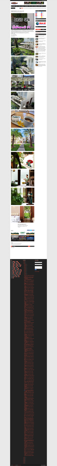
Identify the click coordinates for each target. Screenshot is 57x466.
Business (16, 267)
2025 (24, 262)
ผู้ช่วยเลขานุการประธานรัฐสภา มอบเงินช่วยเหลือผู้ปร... (29, 370)
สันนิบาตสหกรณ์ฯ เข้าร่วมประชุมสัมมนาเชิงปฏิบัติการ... (28, 368)
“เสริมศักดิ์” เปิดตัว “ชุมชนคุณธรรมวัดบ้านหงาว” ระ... (29, 352)
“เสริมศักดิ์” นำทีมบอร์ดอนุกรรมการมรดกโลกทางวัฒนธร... (29, 327)
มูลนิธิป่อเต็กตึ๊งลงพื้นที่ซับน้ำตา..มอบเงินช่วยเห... (29, 344)
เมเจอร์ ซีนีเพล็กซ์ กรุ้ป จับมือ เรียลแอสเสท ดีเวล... (29, 398)
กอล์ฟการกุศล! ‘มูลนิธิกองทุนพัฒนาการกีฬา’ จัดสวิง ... (29, 451)
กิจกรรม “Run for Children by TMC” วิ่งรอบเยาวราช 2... (28, 318)
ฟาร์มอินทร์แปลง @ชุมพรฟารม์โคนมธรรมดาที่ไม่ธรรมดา (41, 59)
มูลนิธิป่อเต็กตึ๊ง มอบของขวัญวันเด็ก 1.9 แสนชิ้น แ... (29, 425)
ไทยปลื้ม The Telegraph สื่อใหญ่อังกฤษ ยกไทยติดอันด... (29, 393)
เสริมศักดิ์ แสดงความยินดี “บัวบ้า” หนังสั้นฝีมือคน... (28, 291)
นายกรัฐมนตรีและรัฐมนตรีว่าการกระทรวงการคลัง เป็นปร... (28, 408)
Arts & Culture (12, 274)
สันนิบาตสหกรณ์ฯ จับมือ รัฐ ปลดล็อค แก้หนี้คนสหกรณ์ (28, 395)
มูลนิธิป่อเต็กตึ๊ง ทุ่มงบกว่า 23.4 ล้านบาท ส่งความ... (28, 438)
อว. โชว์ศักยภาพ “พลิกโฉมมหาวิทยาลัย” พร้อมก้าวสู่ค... (28, 311)
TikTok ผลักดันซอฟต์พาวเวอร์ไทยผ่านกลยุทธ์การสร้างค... (29, 375)
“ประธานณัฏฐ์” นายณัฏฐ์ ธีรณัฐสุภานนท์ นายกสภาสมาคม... (29, 391)
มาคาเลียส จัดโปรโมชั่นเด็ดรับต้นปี (27, 279)
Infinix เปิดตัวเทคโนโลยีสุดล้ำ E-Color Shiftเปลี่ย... (29, 415)
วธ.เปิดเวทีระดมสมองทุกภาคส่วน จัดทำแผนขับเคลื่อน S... (29, 365)
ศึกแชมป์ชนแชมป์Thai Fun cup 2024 (28, 348)
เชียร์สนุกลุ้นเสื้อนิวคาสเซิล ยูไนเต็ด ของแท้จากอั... (28, 333)
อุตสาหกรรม (16, 268)
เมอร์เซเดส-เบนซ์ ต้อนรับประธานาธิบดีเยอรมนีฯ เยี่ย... (29, 280)
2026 (24, 261)
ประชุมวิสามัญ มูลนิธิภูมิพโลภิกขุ (27, 321)
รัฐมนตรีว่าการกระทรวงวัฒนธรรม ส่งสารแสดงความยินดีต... (29, 336)
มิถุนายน (25, 269)
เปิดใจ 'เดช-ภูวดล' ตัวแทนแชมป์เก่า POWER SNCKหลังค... (28, 386)
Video (15, 276)
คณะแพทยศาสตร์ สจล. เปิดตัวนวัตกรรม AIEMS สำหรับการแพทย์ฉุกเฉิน (42, 35)
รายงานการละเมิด (37, 271)
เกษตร (15, 266)
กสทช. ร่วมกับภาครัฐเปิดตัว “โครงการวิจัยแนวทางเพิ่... (28, 437)
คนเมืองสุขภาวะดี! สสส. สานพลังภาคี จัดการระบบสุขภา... (28, 317)
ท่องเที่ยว (16, 262)
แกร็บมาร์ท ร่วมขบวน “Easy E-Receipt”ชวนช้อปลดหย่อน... (29, 434)
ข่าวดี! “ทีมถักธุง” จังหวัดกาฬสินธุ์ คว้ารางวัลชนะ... (28, 345)
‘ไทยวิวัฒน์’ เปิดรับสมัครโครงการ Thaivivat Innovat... (28, 399)
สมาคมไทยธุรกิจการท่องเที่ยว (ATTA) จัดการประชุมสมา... (28, 325)
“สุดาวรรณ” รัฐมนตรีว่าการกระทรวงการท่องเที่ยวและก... (28, 387)
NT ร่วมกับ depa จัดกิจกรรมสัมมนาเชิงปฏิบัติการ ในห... (29, 293)
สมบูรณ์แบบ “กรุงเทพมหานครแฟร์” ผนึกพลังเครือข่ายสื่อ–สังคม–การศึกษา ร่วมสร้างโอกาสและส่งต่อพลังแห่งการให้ (22, 239)
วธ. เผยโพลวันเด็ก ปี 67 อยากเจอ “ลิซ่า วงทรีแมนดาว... (29, 413)
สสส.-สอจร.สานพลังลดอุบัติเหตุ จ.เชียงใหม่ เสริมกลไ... (29, 356)
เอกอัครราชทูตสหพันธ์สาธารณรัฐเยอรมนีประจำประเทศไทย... (29, 341)
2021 (24, 459)
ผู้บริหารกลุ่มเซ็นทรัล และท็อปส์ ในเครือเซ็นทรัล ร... (29, 300)
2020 (24, 460)
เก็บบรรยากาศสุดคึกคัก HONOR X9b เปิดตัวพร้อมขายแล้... (29, 381)
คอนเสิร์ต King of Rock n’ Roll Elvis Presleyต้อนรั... (28, 364)
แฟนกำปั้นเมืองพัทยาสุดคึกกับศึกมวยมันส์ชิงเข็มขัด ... (28, 328)
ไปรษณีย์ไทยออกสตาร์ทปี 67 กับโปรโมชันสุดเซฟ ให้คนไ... (29, 422)
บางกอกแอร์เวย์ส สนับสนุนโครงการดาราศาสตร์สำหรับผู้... (29, 299)
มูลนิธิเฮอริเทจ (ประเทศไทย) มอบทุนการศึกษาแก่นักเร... (29, 401)
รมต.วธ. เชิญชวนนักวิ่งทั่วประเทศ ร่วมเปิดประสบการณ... (29, 275)
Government (16, 269)
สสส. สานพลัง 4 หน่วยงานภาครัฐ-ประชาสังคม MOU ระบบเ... (29, 355)
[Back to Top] (45, 465)
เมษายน (25, 271)
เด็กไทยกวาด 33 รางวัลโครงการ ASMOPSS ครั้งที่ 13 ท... (29, 450)
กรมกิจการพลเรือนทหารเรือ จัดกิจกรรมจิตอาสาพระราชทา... (29, 444)
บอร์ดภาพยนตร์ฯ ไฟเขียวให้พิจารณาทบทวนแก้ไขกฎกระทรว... (29, 445)
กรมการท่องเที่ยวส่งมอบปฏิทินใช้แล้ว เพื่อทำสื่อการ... (28, 411)
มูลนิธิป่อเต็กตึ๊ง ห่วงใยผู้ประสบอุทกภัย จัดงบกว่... (29, 290)
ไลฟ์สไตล (18, 273)
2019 (24, 461)
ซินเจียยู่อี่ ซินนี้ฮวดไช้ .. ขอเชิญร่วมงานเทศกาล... (29, 276)
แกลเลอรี (15, 273)
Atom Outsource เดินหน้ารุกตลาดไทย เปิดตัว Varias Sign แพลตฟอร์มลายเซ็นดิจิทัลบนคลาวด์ (42, 62)
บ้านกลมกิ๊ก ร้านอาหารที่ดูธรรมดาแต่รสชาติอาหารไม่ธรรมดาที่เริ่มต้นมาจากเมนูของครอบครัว (42, 44)
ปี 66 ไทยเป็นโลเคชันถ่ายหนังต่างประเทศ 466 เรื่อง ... (28, 431)
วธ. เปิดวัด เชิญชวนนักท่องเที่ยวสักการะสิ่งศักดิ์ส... (29, 455)
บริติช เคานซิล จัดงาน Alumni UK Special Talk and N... (28, 419)
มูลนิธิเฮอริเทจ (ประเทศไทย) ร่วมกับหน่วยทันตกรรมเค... (29, 322)
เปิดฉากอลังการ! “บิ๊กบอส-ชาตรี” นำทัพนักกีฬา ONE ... (28, 432)
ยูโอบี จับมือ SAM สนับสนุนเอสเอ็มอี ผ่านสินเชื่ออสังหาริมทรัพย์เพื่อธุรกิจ (42, 38)
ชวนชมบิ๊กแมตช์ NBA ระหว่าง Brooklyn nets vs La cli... (29, 343)
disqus (31, 246)
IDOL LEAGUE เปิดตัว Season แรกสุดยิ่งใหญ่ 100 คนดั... (28, 347)
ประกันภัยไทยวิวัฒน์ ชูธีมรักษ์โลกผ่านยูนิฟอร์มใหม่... (28, 435)
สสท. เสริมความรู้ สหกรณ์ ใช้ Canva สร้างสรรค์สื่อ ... (29, 367)
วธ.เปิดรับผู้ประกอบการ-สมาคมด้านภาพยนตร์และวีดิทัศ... (28, 402)
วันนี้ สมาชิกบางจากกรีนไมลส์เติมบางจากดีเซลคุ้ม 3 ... (29, 378)
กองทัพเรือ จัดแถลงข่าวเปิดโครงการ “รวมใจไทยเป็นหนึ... (29, 303)
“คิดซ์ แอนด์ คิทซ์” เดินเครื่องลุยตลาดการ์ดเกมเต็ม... (28, 307)
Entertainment (12, 268)
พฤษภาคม (25, 270)
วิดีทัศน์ (15, 274)
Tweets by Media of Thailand (38, 32)
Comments (43, 29)
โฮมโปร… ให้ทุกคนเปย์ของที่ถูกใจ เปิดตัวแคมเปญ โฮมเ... (29, 284)
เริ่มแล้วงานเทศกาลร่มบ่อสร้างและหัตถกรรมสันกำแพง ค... (28, 361)
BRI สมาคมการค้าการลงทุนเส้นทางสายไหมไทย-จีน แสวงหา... (29, 320)
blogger (29, 246)
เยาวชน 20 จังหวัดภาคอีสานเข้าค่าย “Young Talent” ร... (28, 371)
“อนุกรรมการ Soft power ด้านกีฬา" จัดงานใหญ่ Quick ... (29, 427)
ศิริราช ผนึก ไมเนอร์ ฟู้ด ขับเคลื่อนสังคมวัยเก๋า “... (29, 418)
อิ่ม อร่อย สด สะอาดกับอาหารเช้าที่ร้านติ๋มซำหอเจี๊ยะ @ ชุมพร (42, 41)
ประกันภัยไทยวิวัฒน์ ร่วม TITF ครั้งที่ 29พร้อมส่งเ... (29, 281)
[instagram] (44, 0)
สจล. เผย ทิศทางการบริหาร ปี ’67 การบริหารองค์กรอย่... (29, 314)
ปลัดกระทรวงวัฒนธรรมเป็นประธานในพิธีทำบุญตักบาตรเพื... (29, 452)
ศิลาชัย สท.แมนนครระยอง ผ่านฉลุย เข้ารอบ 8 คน (28, 448)
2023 (24, 457)
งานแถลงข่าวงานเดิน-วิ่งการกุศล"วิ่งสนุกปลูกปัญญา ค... (28, 286)
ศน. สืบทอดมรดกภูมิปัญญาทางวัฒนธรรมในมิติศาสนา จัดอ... (29, 430)
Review (11, 273)
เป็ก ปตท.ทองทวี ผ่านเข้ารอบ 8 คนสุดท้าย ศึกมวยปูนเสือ (29, 404)
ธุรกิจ (15, 261)
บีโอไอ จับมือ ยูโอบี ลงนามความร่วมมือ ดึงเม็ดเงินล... (29, 424)
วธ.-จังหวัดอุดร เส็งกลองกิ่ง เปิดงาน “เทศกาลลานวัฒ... (29, 362)
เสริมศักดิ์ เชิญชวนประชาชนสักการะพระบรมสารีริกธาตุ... (28, 397)
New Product (12, 267)
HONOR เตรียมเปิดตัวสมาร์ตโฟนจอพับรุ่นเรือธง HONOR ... (29, 283)
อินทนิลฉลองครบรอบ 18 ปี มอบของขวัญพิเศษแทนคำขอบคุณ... (28, 278)
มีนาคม (25, 272)
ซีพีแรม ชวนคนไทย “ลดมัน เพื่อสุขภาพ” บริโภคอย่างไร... (29, 359)
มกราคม (25, 274)
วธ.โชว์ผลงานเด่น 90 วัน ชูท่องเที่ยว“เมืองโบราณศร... (29, 414)
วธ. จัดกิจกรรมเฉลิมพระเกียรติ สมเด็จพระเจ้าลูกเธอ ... (28, 442)
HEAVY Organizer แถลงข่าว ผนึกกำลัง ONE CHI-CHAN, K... (29, 394)
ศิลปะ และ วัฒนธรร (13, 275)
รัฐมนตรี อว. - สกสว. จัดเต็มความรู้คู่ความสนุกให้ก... (29, 380)
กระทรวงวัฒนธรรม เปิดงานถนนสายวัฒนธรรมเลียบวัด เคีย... (29, 384)
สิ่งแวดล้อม (12, 269)
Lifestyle (12, 266)
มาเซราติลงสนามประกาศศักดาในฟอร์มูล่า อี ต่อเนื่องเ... (29, 377)
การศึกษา (18, 266)
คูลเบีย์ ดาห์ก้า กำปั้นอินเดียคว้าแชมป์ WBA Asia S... (29, 330)
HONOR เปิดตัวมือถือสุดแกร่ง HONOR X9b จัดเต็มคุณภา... (29, 421)
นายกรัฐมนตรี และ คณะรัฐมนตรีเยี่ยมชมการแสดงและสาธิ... (28, 349)
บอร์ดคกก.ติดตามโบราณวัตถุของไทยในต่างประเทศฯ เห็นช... (29, 441)
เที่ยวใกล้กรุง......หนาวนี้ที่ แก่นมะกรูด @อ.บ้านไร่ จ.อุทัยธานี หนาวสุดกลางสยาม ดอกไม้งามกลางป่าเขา (41, 57)
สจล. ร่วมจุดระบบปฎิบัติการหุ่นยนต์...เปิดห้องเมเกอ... (29, 383)
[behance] (45, 0)
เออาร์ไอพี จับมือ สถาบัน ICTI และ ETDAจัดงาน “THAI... (28, 324)
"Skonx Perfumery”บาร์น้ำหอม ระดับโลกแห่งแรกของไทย (29, 287)
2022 (24, 458)
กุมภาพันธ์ (25, 273)
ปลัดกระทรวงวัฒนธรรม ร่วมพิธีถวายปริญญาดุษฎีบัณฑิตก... (29, 301)
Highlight (38, 29)
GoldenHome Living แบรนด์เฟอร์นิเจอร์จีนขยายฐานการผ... (29, 353)
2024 (24, 263)
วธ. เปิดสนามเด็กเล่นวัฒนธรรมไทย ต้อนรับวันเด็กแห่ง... (28, 428)
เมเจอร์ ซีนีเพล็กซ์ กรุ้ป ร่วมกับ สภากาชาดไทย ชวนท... (28, 373)
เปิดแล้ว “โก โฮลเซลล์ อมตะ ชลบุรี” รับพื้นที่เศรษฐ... (28, 417)
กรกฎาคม (25, 268)
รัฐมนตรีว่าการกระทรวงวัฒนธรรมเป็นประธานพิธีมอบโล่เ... (29, 407)
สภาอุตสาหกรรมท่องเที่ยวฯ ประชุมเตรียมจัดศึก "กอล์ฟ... (28, 289)
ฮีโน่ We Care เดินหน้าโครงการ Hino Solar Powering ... (28, 340)
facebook (33, 246)
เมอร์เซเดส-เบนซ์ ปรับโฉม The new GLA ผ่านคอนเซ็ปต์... (29, 297)
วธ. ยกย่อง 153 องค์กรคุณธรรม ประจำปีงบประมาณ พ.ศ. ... (28, 337)
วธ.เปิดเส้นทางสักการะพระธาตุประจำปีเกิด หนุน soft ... (29, 316)
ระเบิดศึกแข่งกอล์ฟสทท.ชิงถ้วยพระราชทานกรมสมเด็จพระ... (29, 351)
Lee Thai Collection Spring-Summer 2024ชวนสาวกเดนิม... (29, 447)
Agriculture (17, 275)
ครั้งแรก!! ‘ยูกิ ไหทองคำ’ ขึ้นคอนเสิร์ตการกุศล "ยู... (28, 331)
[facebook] (41, 465)
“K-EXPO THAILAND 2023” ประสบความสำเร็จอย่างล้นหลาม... (28, 405)
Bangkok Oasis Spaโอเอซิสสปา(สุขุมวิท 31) (28, 310)
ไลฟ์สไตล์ (21, 12)
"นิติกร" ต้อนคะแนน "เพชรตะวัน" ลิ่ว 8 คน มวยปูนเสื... (29, 358)
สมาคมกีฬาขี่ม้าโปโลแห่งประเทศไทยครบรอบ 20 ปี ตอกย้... (29, 338)
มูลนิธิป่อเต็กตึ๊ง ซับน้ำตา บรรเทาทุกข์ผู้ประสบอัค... (28, 389)
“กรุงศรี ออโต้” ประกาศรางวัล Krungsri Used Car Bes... (29, 296)
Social (19, 269)
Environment (12, 276)
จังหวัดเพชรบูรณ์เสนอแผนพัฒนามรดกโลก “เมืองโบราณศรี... (29, 309)
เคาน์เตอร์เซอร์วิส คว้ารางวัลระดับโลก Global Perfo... (28, 313)
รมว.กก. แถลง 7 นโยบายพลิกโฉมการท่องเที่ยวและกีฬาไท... (28, 374)
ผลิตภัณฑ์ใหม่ (12, 262)
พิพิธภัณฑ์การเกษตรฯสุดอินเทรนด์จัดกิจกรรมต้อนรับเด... (29, 306)
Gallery (18, 274)
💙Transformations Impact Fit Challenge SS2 (28, 390)
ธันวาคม (25, 264)
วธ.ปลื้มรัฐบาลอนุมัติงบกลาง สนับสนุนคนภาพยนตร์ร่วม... (28, 304)
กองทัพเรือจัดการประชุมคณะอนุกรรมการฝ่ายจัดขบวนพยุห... (29, 334)
